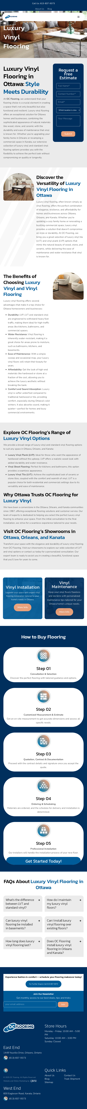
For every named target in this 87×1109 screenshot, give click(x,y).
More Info (23, 607)
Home (56, 50)
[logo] (11, 16)
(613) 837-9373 (17, 1057)
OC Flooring (12, 98)
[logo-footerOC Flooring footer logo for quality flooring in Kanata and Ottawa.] (18, 1024)
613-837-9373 (47, 3)
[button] (23, 904)
